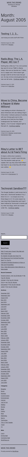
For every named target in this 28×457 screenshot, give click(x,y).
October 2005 (5, 320)
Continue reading (19, 79)
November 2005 (5, 318)
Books (2, 391)
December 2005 (5, 315)
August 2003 (4, 378)
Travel (2, 424)
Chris (2, 282)
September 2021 (5, 295)
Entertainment (4, 134)
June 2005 (4, 329)
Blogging (11, 44)
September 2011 (5, 304)
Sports (3, 418)
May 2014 (3, 300)
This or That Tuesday (7, 422)
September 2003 (5, 376)
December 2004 (5, 342)
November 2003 (5, 371)
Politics (3, 411)
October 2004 (5, 347)
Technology (4, 420)
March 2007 (4, 311)
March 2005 (4, 335)
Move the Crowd (14, 2)
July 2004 (3, 353)
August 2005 (4, 324)
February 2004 (5, 364)
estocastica (4, 284)
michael (3, 280)
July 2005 (3, 326)
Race (2, 413)
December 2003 (5, 369)
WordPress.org (5, 440)
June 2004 (4, 356)
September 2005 (5, 322)
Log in (2, 433)
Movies (3, 407)
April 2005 (4, 333)
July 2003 (3, 380)
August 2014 (4, 298)
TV (17, 174)
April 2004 (4, 360)
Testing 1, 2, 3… (9, 33)
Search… (3, 233)
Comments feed (5, 438)
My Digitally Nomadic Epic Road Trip (11, 256)
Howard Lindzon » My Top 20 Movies (11, 275)
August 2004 (4, 351)
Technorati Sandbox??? (13, 188)
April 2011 (3, 309)
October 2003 (5, 373)
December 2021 (5, 293)
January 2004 (5, 367)
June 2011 (3, 306)
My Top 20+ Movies (12, 280)
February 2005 (5, 338)
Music (10, 134)
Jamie (2, 287)
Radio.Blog (11, 86)
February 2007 (5, 313)
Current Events (17, 133)
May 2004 (4, 358)
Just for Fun (4, 402)
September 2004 (5, 349)
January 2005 (5, 340)
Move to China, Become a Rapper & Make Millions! (14, 103)
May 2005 (4, 331)
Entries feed (4, 435)
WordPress (15, 451)
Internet (3, 400)
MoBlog (3, 404)
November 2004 (5, 344)
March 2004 (4, 362)
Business (11, 133)
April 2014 (4, 302)
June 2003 (4, 382)
